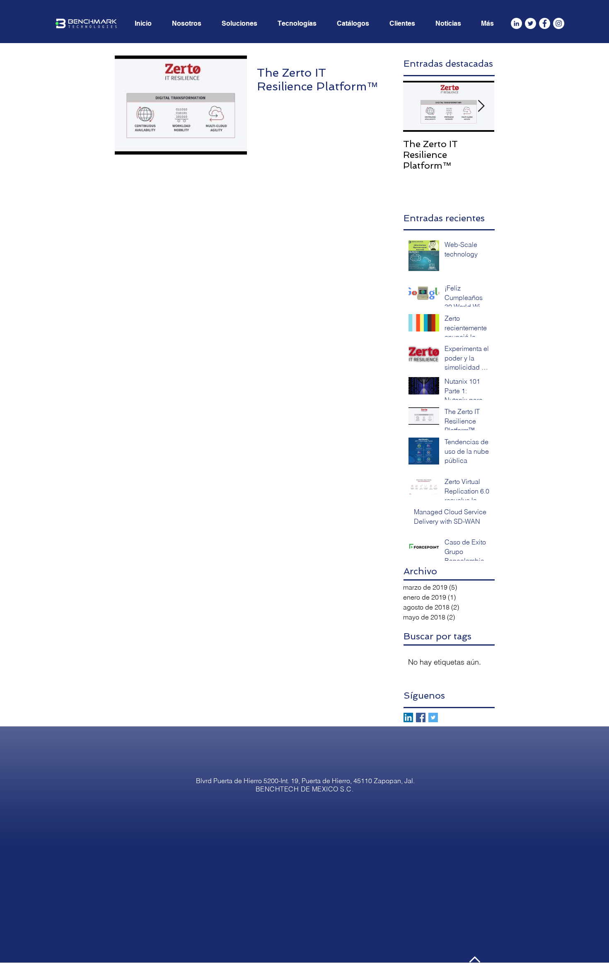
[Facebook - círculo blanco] (544, 23)
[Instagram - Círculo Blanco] (558, 23)
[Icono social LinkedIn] (408, 717)
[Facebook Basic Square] (420, 717)
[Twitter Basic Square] (433, 717)
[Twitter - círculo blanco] (530, 23)
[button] (491, 23)
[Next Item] (481, 106)
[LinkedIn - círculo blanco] (516, 23)
